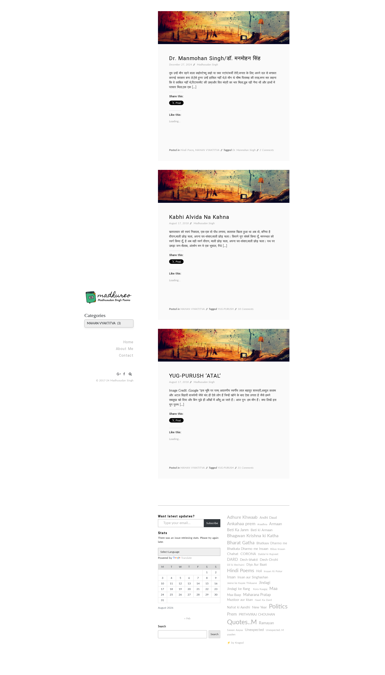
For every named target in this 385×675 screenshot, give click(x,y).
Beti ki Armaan (261, 530)
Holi (259, 571)
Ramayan (266, 623)
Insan (231, 577)
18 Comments (246, 309)
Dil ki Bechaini (235, 564)
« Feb (187, 618)
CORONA (248, 554)
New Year (259, 607)
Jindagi (264, 583)
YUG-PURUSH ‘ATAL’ (195, 376)
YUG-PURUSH (226, 309)
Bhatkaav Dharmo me (271, 543)
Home (128, 342)
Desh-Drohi (269, 559)
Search (162, 626)
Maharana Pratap (257, 595)
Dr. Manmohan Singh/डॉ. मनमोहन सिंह (215, 58)
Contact (126, 355)
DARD (232, 559)
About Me (124, 349)
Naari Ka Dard (263, 600)
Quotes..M (242, 622)
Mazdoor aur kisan (240, 600)
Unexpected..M (275, 630)
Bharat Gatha (240, 543)
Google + (119, 374)
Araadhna (262, 524)
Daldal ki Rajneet (268, 554)
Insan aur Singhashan (253, 577)
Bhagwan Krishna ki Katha (253, 536)
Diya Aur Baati (256, 564)
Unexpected (254, 630)
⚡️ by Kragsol (235, 642)
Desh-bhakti (249, 559)
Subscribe (212, 523)
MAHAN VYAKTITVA (207, 150)
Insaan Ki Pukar (273, 571)
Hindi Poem (187, 150)
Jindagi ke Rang (239, 589)
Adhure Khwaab (242, 517)
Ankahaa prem (241, 524)
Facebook (124, 374)
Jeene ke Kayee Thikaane (242, 583)
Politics (278, 607)
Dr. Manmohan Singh (244, 150)
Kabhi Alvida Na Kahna (199, 217)
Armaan (275, 524)
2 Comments (267, 150)
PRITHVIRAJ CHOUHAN (257, 614)
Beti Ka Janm (238, 530)
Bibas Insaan (277, 549)
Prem (232, 614)
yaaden (231, 634)
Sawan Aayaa (235, 630)
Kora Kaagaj (260, 589)
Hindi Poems (240, 570)
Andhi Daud (268, 517)
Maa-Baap (234, 595)
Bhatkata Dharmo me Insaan (247, 549)
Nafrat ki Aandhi (238, 607)
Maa (273, 589)
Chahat (232, 554)
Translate (186, 558)
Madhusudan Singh (207, 64)
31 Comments (246, 467)
